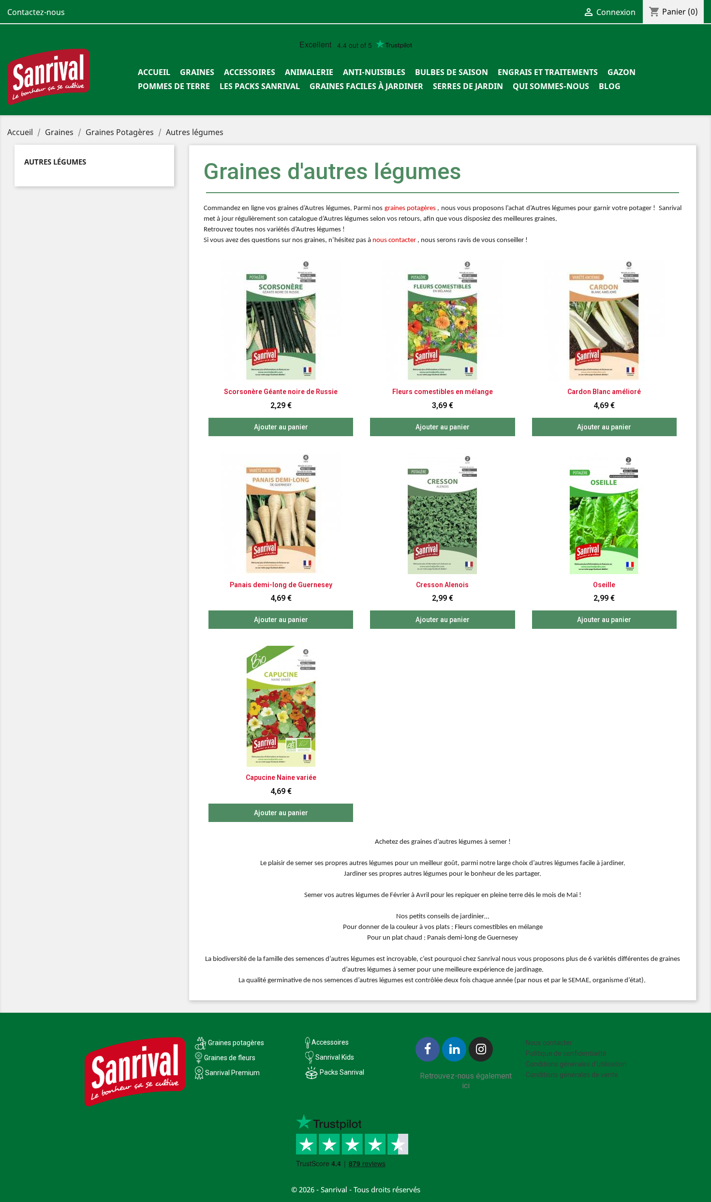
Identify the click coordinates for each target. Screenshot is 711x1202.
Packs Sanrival (342, 1072)
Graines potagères (236, 1043)
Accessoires (249, 72)
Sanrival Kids (334, 1057)
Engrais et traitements (548, 72)
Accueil (154, 72)
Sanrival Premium (232, 1073)
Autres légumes (55, 162)
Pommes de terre (174, 86)
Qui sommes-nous (551, 86)
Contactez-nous (36, 12)
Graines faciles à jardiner (366, 86)
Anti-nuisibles (374, 72)
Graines (197, 72)
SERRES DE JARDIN (468, 86)
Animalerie (309, 72)
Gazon (621, 72)
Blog (610, 86)
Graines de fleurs (229, 1058)
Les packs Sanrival (260, 86)
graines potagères (410, 208)
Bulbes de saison (451, 72)
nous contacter (394, 240)
